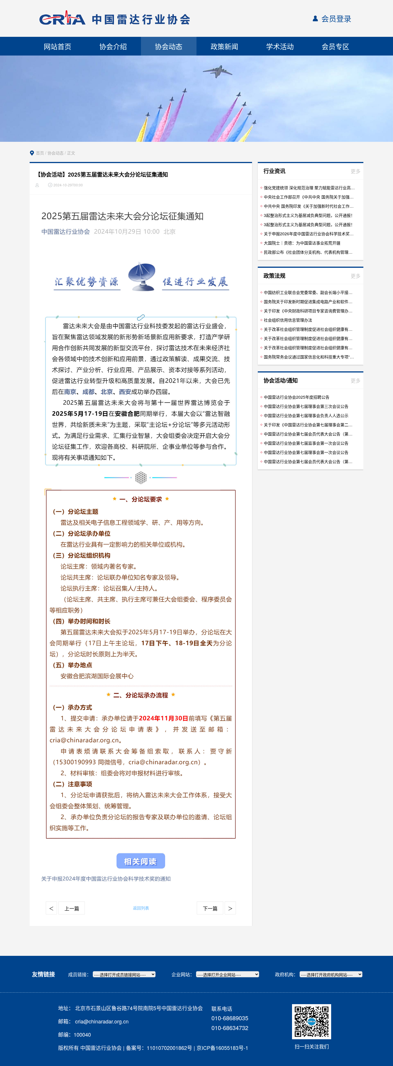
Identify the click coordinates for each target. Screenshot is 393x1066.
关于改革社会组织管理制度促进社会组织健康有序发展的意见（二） (309, 347)
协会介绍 (113, 46)
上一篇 (71, 908)
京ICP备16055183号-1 (222, 1047)
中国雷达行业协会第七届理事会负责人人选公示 (306, 415)
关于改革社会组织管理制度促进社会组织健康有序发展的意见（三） (309, 338)
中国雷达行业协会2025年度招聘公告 (296, 397)
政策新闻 (224, 46)
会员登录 (336, 18)
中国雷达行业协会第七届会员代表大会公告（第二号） (309, 461)
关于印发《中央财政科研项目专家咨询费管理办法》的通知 (309, 311)
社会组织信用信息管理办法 (288, 320)
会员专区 (335, 46)
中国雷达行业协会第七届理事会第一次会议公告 (306, 452)
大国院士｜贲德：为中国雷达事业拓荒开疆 (302, 243)
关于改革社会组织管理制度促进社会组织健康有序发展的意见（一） (309, 329)
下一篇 (210, 908)
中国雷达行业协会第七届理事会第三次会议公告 (306, 406)
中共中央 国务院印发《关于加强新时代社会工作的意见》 (309, 206)
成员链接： (79, 974)
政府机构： (286, 974)
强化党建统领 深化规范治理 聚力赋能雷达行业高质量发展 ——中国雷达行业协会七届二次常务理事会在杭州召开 (309, 187)
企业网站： (182, 974)
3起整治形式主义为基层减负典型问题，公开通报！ (309, 215)
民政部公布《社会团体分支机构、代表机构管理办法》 (309, 252)
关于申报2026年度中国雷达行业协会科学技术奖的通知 (309, 233)
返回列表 (141, 908)
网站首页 (57, 46)
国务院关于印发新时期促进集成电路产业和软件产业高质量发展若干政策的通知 (309, 301)
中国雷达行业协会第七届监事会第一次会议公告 (306, 443)
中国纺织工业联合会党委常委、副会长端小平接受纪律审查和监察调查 (309, 292)
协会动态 (168, 46)
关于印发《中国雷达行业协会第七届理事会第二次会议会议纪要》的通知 (309, 424)
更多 (355, 171)
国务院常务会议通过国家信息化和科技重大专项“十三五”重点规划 (309, 357)
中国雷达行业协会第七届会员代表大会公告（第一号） (309, 434)
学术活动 (280, 46)
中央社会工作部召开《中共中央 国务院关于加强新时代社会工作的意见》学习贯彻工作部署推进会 (309, 197)
